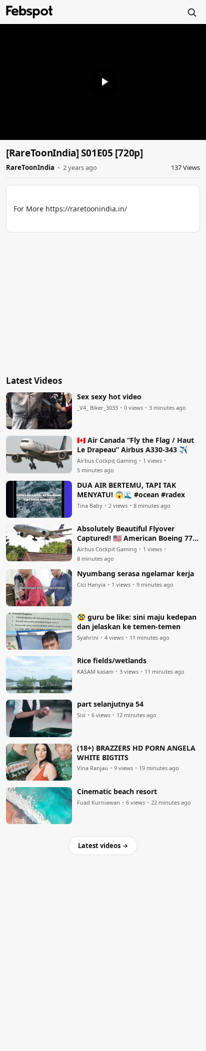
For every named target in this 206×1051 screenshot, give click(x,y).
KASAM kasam (95, 671)
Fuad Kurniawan (98, 802)
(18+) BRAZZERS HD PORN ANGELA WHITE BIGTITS (136, 753)
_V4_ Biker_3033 (97, 407)
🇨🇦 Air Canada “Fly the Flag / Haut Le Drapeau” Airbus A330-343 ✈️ (135, 445)
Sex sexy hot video (109, 396)
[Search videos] (191, 11)
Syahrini (87, 637)
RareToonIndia (30, 167)
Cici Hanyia (91, 584)
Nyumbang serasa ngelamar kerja (135, 573)
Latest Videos (34, 380)
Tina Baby (89, 505)
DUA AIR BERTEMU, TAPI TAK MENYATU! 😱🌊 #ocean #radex (131, 490)
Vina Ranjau (92, 768)
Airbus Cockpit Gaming (107, 460)
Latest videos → (103, 845)
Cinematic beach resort (117, 791)
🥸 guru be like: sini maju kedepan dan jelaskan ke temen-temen (136, 622)
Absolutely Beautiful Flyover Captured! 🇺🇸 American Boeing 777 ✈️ (136, 533)
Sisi (81, 715)
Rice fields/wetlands (111, 660)
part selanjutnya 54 (110, 704)
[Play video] (103, 82)
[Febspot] (29, 11)
